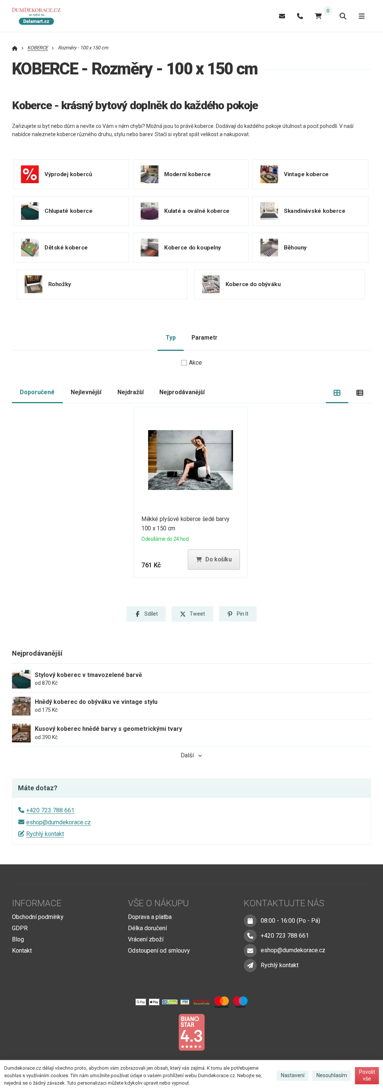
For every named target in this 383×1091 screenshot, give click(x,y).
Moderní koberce (187, 174)
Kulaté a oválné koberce (197, 210)
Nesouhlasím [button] (331, 1075)
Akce (195, 362)
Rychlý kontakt (45, 833)
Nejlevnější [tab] (86, 392)
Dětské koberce (66, 247)
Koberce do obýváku (253, 284)
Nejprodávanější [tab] (182, 392)
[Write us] (250, 965)
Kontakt (22, 950)
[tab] (337, 392)
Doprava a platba (150, 916)
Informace (36, 903)
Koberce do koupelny (192, 247)
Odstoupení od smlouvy (159, 950)
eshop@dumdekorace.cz (58, 822)
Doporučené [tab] (37, 392)
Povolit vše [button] (367, 1075)
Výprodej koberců (68, 174)
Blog (18, 939)
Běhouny (295, 247)
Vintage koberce (306, 174)
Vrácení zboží (145, 939)
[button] (214, 559)
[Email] (282, 16)
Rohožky (59, 284)
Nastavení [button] (292, 1075)
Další (187, 755)
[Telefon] (300, 16)
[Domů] (38, 16)
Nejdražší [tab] (130, 392)
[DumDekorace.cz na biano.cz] (191, 1031)
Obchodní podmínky (38, 916)
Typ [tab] (171, 337)
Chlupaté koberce (68, 210)
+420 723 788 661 (50, 810)
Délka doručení (147, 928)
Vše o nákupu (158, 903)
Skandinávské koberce (314, 210)
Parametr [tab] (204, 337)
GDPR (20, 928)
